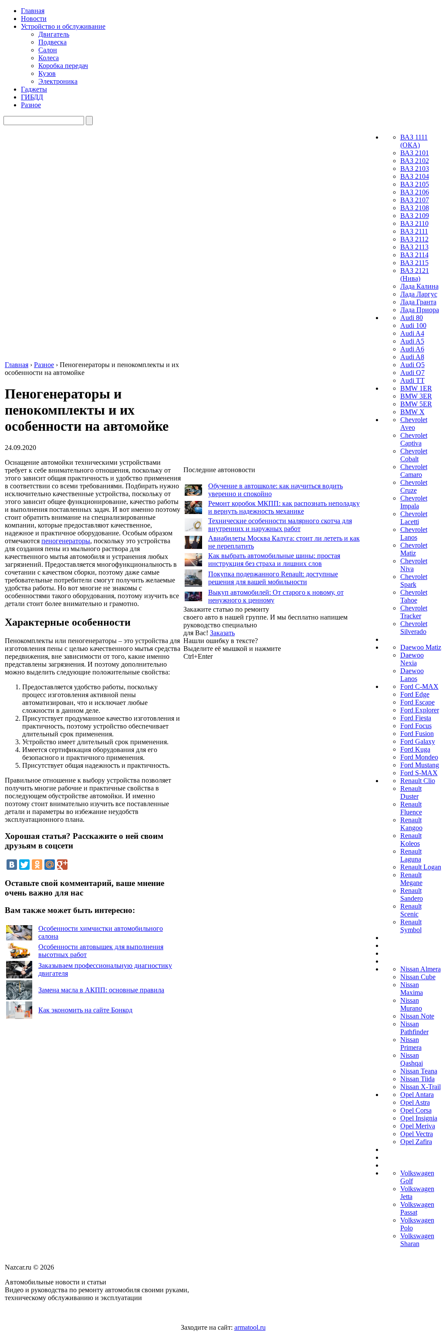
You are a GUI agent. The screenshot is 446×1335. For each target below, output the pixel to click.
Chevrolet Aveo (413, 423)
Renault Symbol (411, 925)
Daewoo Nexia (412, 659)
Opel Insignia (418, 1118)
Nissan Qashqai (411, 1059)
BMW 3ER (416, 396)
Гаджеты (34, 89)
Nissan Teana (418, 1071)
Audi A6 (412, 349)
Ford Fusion (417, 733)
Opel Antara (417, 1094)
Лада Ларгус (418, 294)
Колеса (48, 57)
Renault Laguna (411, 855)
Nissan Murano (411, 1004)
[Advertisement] (248, 791)
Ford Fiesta (415, 718)
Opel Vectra (416, 1133)
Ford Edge (414, 694)
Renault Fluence (411, 808)
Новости (34, 18)
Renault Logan (420, 867)
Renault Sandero (411, 894)
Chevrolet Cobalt (413, 455)
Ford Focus (416, 725)
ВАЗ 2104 (414, 176)
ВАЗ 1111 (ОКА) (414, 141)
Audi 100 (413, 325)
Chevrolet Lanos (413, 533)
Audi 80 (411, 317)
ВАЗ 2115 (414, 262)
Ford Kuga (415, 749)
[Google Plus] (62, 864)
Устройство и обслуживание (63, 26)
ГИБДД (32, 97)
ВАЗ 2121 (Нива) (414, 274)
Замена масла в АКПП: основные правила (101, 990)
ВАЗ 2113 (414, 247)
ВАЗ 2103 (414, 168)
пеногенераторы (65, 541)
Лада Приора (419, 309)
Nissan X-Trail (420, 1086)
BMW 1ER (416, 388)
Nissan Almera (420, 969)
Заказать (222, 633)
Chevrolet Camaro (413, 470)
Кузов (47, 73)
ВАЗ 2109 (414, 215)
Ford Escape (417, 702)
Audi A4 (412, 333)
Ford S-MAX (419, 772)
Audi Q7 (412, 372)
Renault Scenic (411, 910)
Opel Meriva (417, 1126)
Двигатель (53, 34)
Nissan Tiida (417, 1079)
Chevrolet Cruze (413, 486)
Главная (32, 10)
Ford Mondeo (419, 757)
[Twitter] (24, 864)
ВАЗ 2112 (414, 239)
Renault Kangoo (411, 823)
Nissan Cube (418, 977)
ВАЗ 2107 (414, 200)
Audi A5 (412, 341)
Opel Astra (415, 1102)
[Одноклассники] (37, 864)
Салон (47, 50)
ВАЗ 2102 (414, 160)
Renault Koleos (411, 839)
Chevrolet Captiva (413, 439)
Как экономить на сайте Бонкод (85, 1010)
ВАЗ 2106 (414, 192)
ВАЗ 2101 (414, 153)
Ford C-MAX (419, 686)
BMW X (412, 411)
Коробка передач (63, 65)
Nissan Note (417, 1016)
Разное (31, 105)
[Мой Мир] (49, 864)
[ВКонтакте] (12, 864)
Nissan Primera (411, 1043)
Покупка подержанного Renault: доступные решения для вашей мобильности (273, 578)
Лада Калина (419, 286)
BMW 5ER (416, 404)
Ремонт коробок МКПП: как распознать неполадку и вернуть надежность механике (284, 507)
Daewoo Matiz (420, 647)
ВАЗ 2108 (414, 207)
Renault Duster (411, 792)
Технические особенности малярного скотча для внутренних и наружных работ (280, 524)
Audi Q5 (412, 364)
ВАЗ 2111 (414, 231)
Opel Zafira (416, 1141)
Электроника (58, 81)
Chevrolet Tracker (413, 612)
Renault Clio (417, 780)
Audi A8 (412, 357)
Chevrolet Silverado (413, 627)
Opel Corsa (416, 1110)
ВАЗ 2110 (414, 223)
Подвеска (52, 42)
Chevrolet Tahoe (413, 596)
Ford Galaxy (417, 741)
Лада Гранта (418, 302)
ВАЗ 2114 (414, 255)
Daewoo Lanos (412, 674)
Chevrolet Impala (413, 502)
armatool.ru (250, 1327)
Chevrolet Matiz (413, 549)
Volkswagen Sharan (417, 1239)
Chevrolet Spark (413, 580)
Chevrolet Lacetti (413, 517)
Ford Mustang (419, 765)
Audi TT (412, 380)
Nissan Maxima (411, 988)
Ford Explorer (419, 710)
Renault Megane (411, 878)
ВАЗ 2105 (414, 184)
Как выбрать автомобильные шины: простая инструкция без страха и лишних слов (274, 559)
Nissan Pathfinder (414, 1027)
